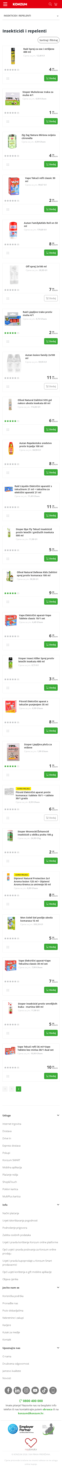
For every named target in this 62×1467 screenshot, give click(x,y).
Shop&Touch (9, 1181)
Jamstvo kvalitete (11, 1370)
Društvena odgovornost (15, 1363)
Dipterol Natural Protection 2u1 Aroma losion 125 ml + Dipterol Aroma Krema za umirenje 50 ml (32, 881)
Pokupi (6, 1152)
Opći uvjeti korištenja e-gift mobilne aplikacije (27, 1272)
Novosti (6, 1378)
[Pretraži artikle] (50, 4)
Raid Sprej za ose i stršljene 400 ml (38, 50)
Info (4, 1204)
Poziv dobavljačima (12, 1310)
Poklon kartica (10, 1189)
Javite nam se (10, 1287)
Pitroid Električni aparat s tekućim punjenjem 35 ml (33, 703)
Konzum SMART (11, 1160)
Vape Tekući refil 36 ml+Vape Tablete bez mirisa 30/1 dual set (36, 1048)
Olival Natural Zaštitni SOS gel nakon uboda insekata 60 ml (35, 402)
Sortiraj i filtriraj (49, 40)
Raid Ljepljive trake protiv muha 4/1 (37, 314)
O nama (6, 1356)
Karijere (6, 1325)
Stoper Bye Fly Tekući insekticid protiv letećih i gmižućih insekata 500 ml (35, 532)
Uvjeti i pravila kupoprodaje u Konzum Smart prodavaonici (27, 1262)
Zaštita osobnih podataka (16, 1235)
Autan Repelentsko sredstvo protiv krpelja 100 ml (35, 445)
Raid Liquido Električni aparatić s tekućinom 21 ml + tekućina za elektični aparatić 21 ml (33, 489)
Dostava (7, 1131)
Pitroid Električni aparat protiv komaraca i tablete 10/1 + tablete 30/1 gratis (35, 795)
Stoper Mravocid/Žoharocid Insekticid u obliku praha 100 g (35, 833)
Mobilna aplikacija (12, 1167)
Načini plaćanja (10, 1213)
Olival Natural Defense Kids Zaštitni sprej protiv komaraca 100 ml (37, 574)
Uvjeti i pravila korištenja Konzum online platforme (30, 1242)
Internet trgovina (11, 1123)
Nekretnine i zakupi (13, 1317)
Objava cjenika (10, 1279)
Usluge (6, 1115)
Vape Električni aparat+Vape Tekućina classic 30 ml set (35, 962)
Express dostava (11, 1145)
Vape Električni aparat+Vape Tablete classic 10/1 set (35, 617)
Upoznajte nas (11, 1348)
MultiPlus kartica (11, 1196)
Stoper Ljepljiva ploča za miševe (38, 746)
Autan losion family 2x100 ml (40, 357)
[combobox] (31, 16)
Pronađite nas (10, 1303)
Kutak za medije (11, 1332)
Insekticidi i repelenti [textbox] (17, 15)
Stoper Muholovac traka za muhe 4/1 (37, 94)
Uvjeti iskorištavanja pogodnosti (20, 1220)
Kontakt (6, 1339)
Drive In (6, 1138)
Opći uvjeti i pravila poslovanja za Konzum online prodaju (29, 1251)
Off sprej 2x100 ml (36, 266)
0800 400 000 (32, 1401)
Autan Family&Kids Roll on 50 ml (41, 224)
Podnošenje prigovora (14, 1227)
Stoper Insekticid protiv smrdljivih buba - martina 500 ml (37, 1005)
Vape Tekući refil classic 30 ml (40, 180)
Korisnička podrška (12, 1296)
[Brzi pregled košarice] (58, 4)
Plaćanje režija (10, 1174)
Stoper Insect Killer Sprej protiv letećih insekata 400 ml (36, 660)
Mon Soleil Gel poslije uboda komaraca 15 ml (36, 919)
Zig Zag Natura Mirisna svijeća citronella (39, 137)
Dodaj (52, 78)
